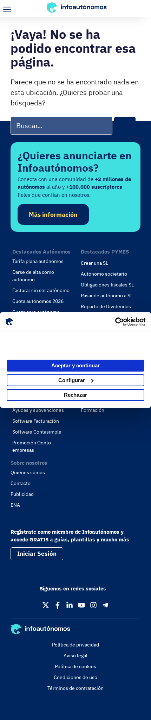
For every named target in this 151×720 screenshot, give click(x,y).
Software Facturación (35, 421)
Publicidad (22, 494)
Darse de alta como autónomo (33, 276)
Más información (53, 214)
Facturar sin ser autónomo (41, 290)
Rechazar (75, 395)
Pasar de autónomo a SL (107, 295)
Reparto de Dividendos (106, 306)
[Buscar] (125, 126)
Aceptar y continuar (75, 365)
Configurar (71, 380)
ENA (15, 505)
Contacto (21, 483)
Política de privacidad (75, 645)
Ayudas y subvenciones (38, 410)
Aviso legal (75, 655)
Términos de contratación (75, 688)
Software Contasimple (36, 432)
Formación (92, 410)
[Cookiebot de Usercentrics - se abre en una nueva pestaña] (115, 321)
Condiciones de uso (75, 677)
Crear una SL (94, 263)
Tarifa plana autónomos (38, 261)
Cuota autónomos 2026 (38, 301)
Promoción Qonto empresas (31, 446)
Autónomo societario (104, 274)
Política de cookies (75, 666)
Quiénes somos (28, 472)
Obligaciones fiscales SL (107, 285)
